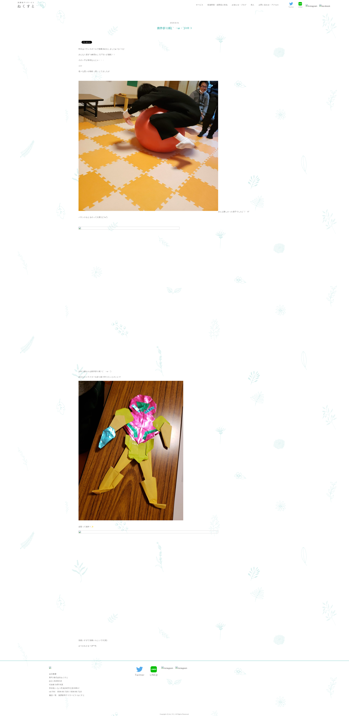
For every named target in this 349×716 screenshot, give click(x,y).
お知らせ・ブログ (239, 5)
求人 (252, 5)
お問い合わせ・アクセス (269, 5)
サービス (199, 5)
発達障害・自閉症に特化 (217, 5)
